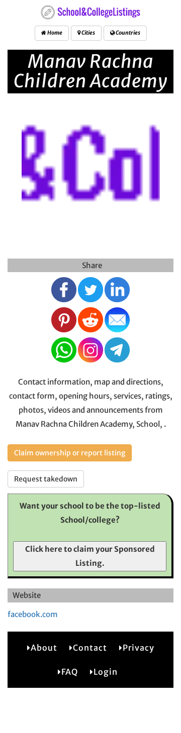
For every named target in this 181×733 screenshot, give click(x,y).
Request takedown (45, 478)
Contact (90, 648)
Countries (127, 32)
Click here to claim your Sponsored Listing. (90, 556)
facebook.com (33, 614)
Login (106, 672)
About (44, 648)
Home (54, 32)
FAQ (69, 672)
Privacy (138, 648)
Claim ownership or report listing (69, 452)
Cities (87, 32)
